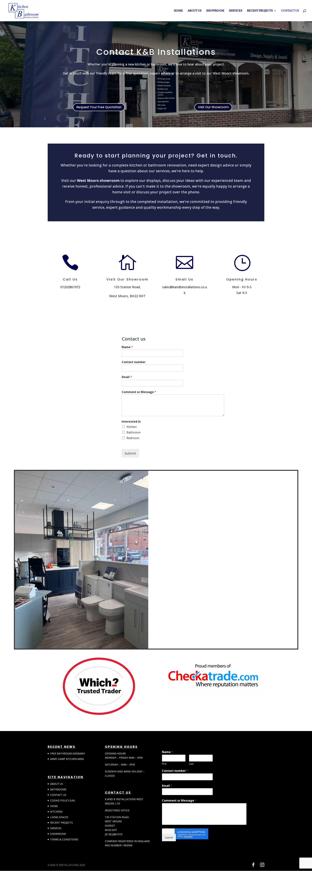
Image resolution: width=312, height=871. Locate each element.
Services (235, 10)
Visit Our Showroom (213, 107)
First (164, 763)
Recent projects (260, 10)
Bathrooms (58, 789)
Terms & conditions (64, 839)
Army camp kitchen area (67, 759)
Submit (130, 453)
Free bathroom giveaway (67, 753)
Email (127, 377)
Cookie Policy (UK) (62, 800)
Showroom (215, 10)
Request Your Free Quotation (98, 107)
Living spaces (59, 817)
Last (191, 763)
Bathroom (133, 432)
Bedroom (133, 438)
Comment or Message (139, 392)
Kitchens (56, 811)
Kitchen (132, 427)
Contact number (134, 362)
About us (195, 10)
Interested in (131, 422)
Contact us (290, 10)
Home (178, 10)
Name (127, 347)
